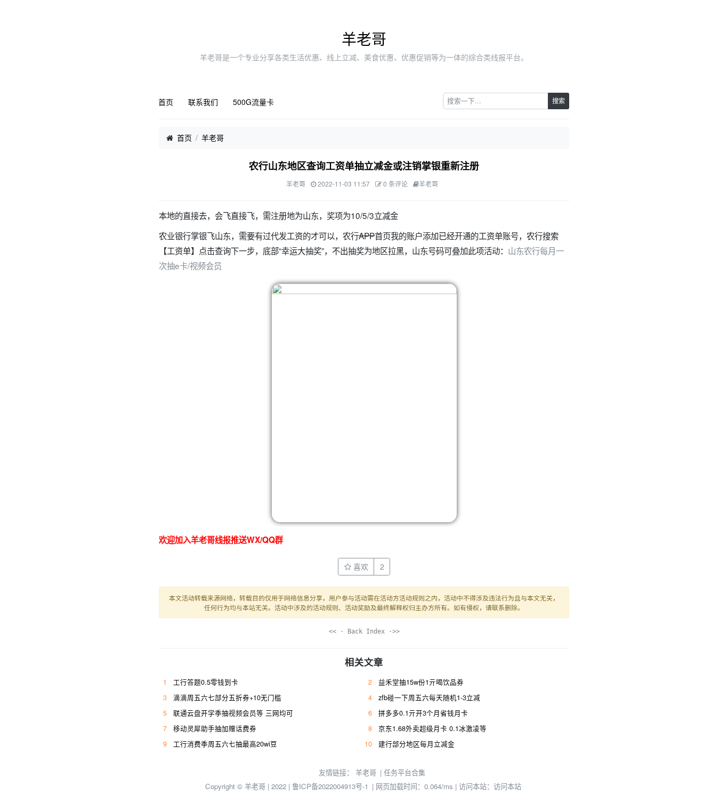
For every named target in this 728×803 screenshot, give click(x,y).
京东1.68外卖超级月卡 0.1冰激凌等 (432, 728)
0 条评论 (395, 183)
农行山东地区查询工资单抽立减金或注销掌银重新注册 (364, 166)
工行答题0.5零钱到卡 (205, 682)
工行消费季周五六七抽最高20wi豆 (225, 744)
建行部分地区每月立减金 (416, 744)
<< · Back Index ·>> (364, 631)
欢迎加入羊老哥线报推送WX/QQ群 (221, 540)
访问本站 (507, 786)
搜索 (558, 100)
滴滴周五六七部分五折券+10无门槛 (227, 697)
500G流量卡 (253, 101)
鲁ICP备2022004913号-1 (330, 786)
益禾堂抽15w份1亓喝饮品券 (421, 682)
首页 (165, 101)
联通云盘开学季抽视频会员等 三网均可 (233, 713)
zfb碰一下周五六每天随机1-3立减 (429, 697)
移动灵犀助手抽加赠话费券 (214, 728)
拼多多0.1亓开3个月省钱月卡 (423, 713)
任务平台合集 (404, 772)
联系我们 (203, 101)
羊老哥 (364, 38)
